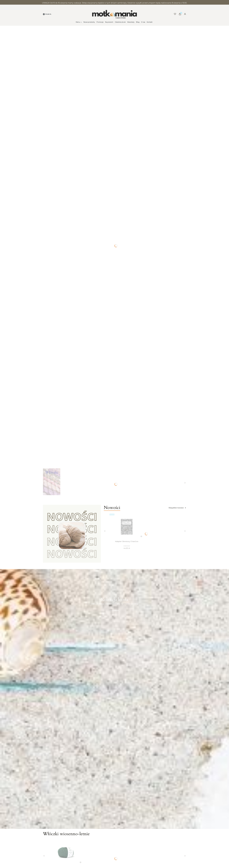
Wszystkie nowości (176, 508)
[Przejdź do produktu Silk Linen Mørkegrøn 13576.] (66, 852)
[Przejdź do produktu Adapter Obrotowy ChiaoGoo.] (127, 526)
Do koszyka (62, 862)
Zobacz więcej (114, 610)
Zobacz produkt (124, 536)
